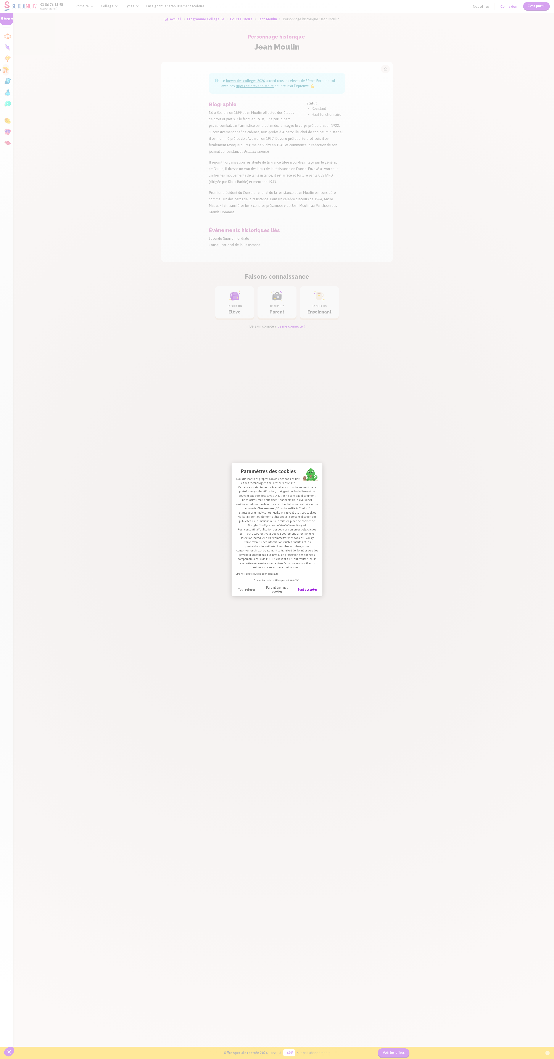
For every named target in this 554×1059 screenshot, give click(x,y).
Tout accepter (307, 589)
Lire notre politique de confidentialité (257, 573)
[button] (9, 1051)
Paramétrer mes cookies (277, 589)
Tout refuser (246, 589)
